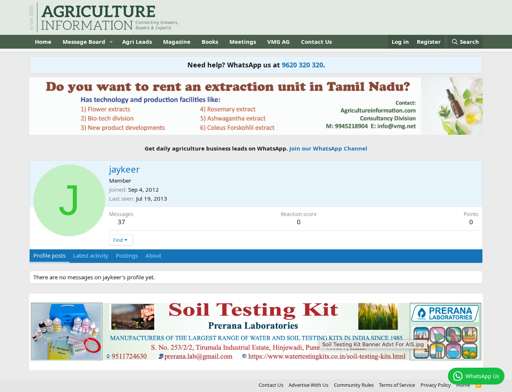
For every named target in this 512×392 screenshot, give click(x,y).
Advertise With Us (308, 385)
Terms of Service (397, 385)
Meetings (242, 41)
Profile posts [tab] (49, 255)
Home (43, 41)
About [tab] (153, 255)
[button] (111, 42)
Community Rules (354, 385)
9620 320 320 (302, 64)
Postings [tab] (127, 255)
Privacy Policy (436, 385)
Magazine (176, 41)
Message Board (84, 41)
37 (121, 222)
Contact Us (316, 41)
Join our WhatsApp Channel (328, 148)
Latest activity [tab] (90, 255)
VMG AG (278, 41)
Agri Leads (137, 41)
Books (210, 41)
